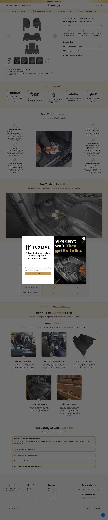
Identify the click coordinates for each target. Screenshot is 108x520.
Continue (38, 273)
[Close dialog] (83, 238)
